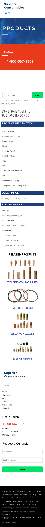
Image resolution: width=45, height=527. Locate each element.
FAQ (4, 398)
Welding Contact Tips (22, 282)
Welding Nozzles (22, 333)
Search (37, 95)
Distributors (7, 405)
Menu (10, 13)
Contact (5, 408)
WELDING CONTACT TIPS (17, 101)
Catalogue (6, 395)
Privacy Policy (36, 518)
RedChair (14, 522)
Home (3, 101)
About (5, 401)
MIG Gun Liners (22, 307)
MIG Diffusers (22, 359)
